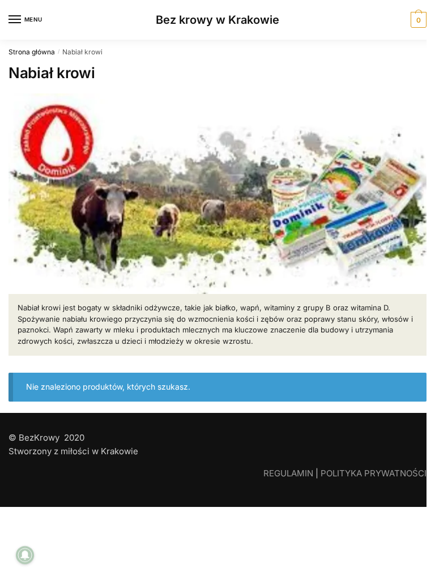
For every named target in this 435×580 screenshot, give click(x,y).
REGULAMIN (288, 473)
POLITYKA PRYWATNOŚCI (374, 473)
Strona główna (31, 52)
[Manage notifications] (25, 555)
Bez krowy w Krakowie (217, 20)
